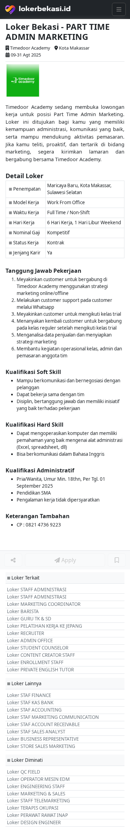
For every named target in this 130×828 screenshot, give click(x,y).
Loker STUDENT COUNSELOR (37, 648)
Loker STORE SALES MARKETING (41, 746)
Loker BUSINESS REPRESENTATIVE (43, 739)
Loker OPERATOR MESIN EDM (38, 779)
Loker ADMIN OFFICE (30, 640)
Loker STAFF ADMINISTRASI (37, 589)
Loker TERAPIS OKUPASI (33, 808)
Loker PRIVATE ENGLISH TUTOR (40, 669)
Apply (68, 560)
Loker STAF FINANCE (29, 695)
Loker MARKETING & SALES (36, 794)
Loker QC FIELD (23, 772)
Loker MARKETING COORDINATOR (43, 604)
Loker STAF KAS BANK (30, 702)
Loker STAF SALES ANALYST (36, 732)
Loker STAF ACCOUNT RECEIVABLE (43, 724)
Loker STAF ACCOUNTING (34, 710)
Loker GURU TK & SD (29, 619)
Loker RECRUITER (25, 633)
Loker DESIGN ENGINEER (34, 822)
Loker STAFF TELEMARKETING (38, 801)
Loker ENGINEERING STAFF (36, 786)
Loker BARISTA (23, 611)
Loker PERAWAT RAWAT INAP (37, 815)
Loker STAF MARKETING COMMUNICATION (53, 717)
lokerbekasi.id (45, 9)
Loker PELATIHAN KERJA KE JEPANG (44, 626)
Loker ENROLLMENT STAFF (35, 662)
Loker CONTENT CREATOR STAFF (41, 655)
